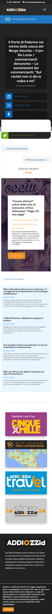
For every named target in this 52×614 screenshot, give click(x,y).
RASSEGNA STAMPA (22, 105)
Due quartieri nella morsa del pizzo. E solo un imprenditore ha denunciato (25, 346)
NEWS (27, 224)
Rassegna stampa (23, 19)
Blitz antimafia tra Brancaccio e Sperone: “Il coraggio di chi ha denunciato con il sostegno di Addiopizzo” (25, 291)
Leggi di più (16, 255)
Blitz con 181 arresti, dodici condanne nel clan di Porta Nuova (23, 373)
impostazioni (8, 604)
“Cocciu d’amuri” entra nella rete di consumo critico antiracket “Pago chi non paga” (25, 208)
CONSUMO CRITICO (18, 224)
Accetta (8, 609)
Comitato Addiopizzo (27, 86)
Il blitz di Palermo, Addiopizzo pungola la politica (23, 319)
